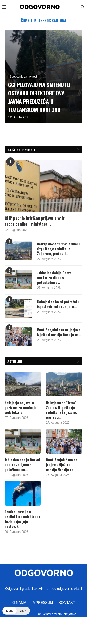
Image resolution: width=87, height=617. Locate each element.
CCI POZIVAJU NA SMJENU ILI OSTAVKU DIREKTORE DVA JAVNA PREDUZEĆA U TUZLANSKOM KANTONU (39, 97)
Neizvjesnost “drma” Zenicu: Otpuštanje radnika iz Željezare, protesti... (58, 248)
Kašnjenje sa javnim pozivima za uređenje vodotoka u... (20, 407)
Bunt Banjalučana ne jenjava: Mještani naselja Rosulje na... (59, 332)
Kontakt (67, 602)
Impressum (42, 602)
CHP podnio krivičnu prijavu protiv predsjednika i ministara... (35, 221)
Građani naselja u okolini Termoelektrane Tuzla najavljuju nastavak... (22, 519)
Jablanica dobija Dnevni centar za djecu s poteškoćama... (54, 277)
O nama (19, 602)
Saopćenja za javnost (23, 76)
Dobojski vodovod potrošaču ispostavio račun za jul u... (58, 304)
